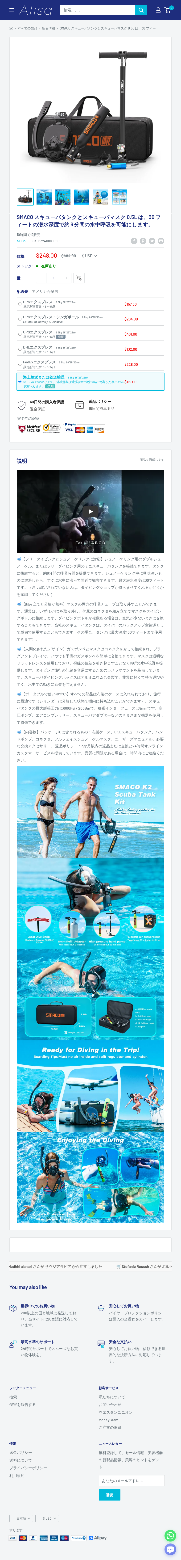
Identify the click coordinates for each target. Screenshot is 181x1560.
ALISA (21, 241)
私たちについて (112, 1397)
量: (19, 278)
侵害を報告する (22, 1404)
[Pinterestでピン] (143, 240)
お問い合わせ (110, 1404)
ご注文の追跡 (110, 1427)
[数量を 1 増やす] (66, 278)
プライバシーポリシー (28, 1467)
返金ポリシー (20, 1452)
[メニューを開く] (11, 10)
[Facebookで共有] (134, 240)
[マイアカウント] (158, 10)
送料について (20, 1460)
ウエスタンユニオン (116, 1412)
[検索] (141, 10)
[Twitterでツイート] (152, 240)
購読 (109, 1495)
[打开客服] (170, 1549)
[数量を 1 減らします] (41, 278)
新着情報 (48, 28)
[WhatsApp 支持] (170, 1536)
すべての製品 (27, 28)
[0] (168, 10)
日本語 (21, 1518)
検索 (13, 1397)
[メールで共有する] (161, 240)
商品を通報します (152, 460)
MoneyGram (108, 1419)
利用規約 (17, 1475)
